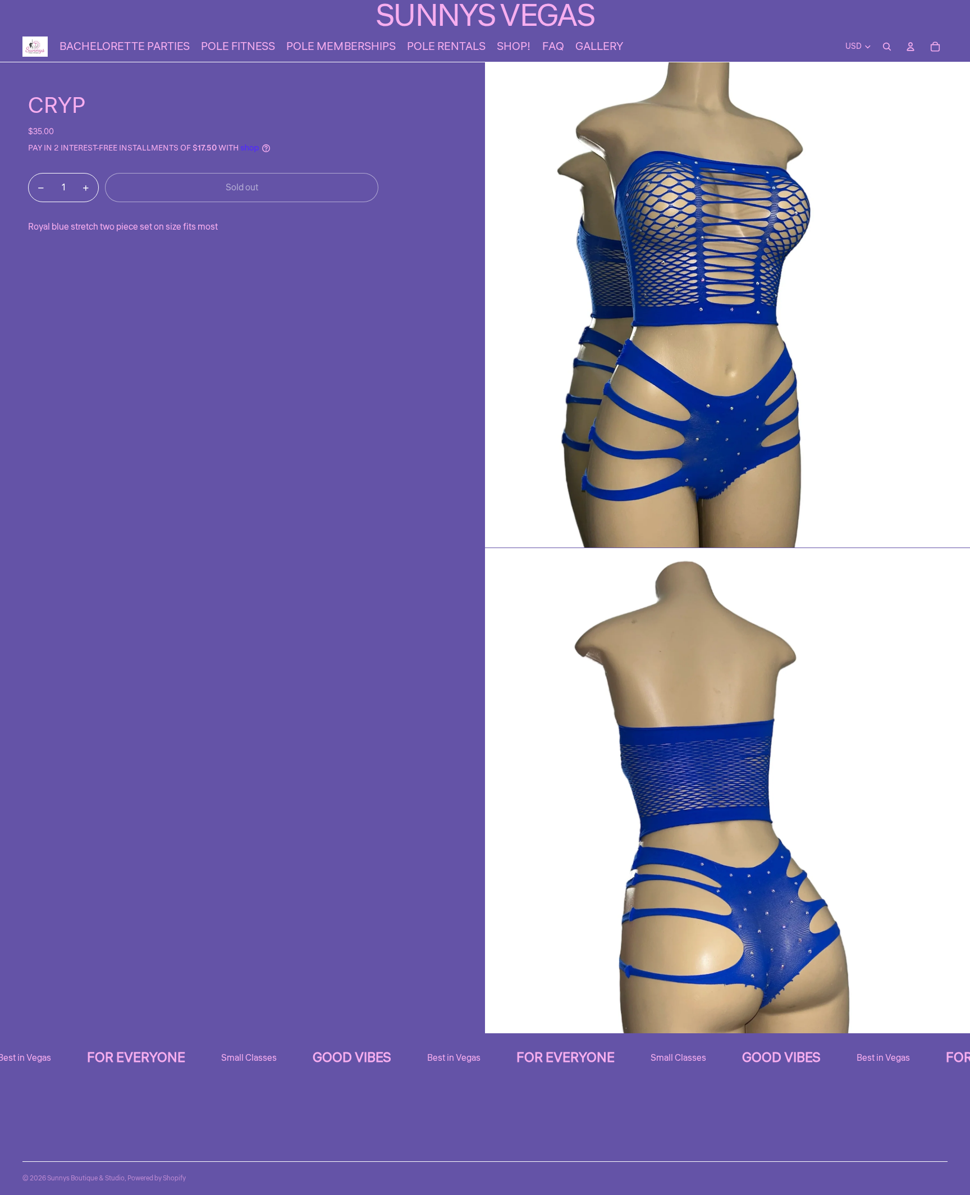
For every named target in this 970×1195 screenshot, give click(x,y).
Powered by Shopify (156, 1178)
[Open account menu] (910, 46)
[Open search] (887, 46)
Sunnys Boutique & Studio (86, 1178)
